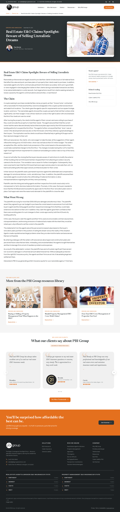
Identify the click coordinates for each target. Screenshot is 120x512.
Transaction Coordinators (74, 462)
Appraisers (70, 451)
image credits (9, 502)
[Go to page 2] (61, 391)
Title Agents (70, 454)
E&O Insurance (46, 446)
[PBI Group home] (12, 7)
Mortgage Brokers (72, 459)
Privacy (93, 508)
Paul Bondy (17, 47)
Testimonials (96, 451)
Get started (92, 81)
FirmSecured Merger (98, 449)
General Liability (46, 451)
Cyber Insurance (47, 449)
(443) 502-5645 (12, 2)
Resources (71, 7)
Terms (97, 508)
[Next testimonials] (114, 372)
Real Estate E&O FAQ (95, 93)
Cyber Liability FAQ (94, 97)
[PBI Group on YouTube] (110, 2)
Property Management (73, 449)
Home (7, 13)
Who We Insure (52, 7)
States (62, 7)
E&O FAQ (95, 457)
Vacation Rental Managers (75, 464)
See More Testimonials (59, 399)
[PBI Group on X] (113, 2)
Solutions (41, 7)
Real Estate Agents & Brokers (75, 446)
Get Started (109, 7)
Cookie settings (110, 508)
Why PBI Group (83, 7)
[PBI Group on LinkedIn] (106, 2)
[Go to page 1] (59, 391)
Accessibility (102, 508)
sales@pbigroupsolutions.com (28, 2)
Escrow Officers (71, 457)
